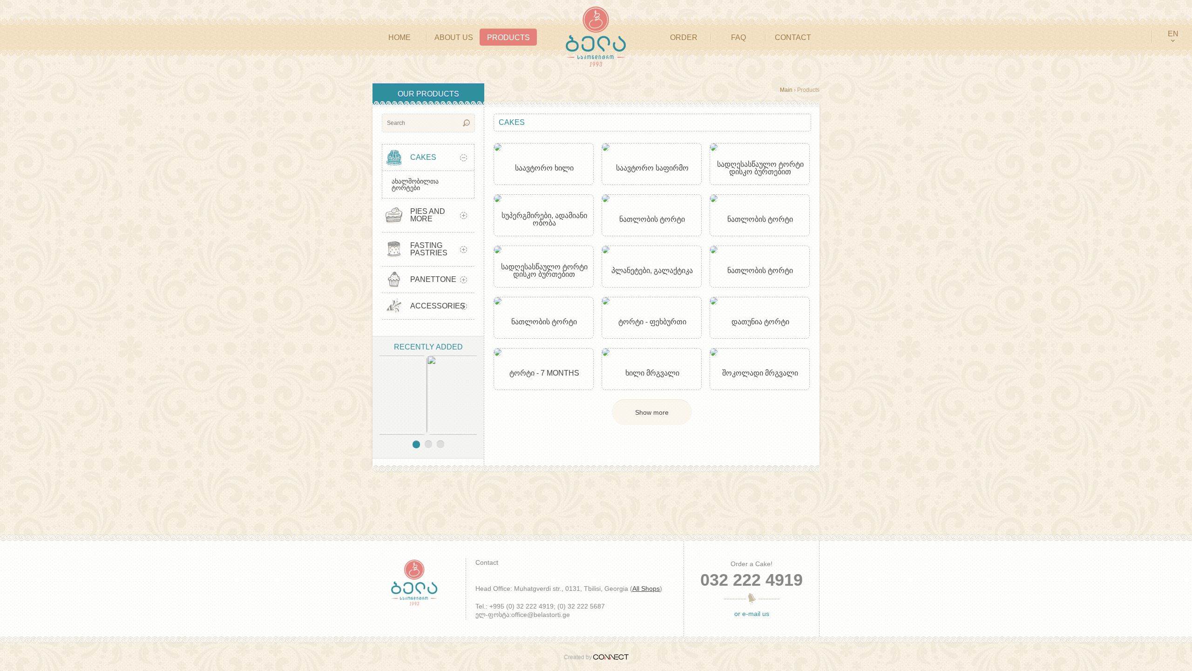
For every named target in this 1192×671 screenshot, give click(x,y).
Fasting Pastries (428, 249)
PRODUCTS (508, 37)
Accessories (437, 306)
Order (684, 37)
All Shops (646, 588)
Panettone (433, 279)
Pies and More (427, 215)
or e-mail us (751, 613)
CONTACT (793, 37)
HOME (399, 37)
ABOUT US (453, 37)
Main (786, 90)
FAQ (738, 37)
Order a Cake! (751, 564)
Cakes (423, 157)
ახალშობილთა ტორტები (415, 185)
